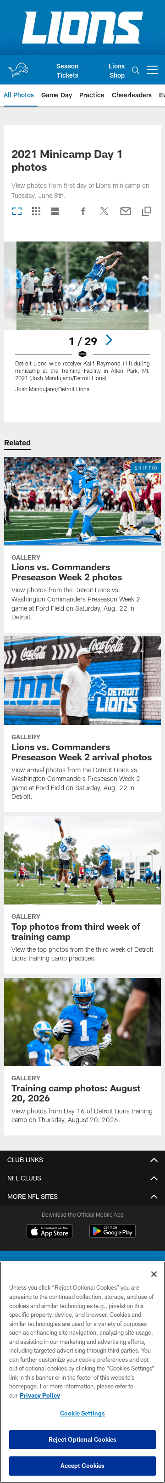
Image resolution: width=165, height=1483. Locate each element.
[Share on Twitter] (104, 216)
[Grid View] (36, 211)
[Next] (108, 339)
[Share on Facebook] (83, 216)
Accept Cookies (82, 1465)
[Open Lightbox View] (82, 323)
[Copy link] (147, 211)
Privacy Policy (40, 1395)
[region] (82, 1372)
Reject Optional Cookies (83, 1439)
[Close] (154, 1274)
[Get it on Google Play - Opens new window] (112, 1236)
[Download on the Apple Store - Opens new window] (49, 1232)
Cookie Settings (82, 1413)
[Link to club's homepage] (17, 66)
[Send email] (125, 216)
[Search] (135, 70)
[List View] (55, 211)
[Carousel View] (17, 211)
